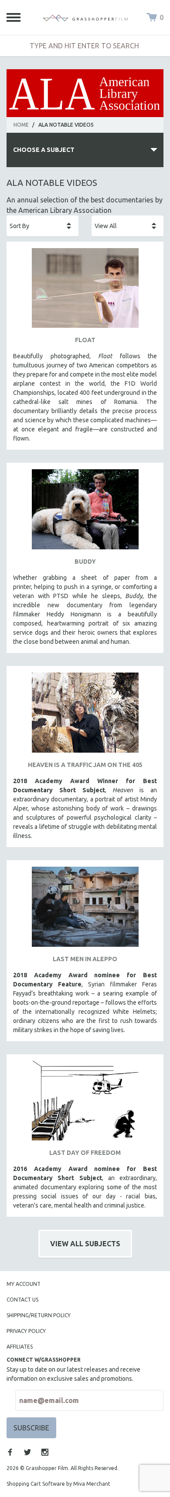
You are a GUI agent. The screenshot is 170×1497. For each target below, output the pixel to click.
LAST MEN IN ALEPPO (85, 958)
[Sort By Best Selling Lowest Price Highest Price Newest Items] (42, 225)
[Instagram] (44, 1452)
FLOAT (85, 339)
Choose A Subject (44, 149)
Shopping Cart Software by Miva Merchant (58, 1484)
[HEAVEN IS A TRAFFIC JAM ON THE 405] (85, 716)
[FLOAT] (85, 291)
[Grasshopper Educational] (85, 17)
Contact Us (22, 1299)
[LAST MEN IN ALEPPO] (85, 910)
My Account (24, 1284)
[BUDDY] (85, 512)
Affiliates (20, 1346)
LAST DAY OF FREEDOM (85, 1152)
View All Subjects (85, 1244)
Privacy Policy (26, 1331)
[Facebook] (10, 1452)
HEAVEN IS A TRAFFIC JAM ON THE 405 (85, 764)
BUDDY (85, 561)
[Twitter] (27, 1452)
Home (21, 125)
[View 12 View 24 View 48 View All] (127, 225)
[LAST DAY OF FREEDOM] (85, 1104)
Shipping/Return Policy (39, 1315)
